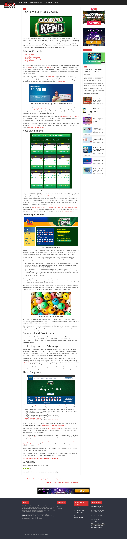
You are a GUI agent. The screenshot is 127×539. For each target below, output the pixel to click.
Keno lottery (50, 67)
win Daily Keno (51, 76)
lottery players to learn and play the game (53, 425)
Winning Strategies (35, 2)
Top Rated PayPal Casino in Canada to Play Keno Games (98, 129)
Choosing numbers (29, 56)
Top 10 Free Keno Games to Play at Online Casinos (97, 100)
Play (56, 2)
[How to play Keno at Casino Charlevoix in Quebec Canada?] (87, 168)
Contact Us (59, 508)
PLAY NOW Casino (78, 517)
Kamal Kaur (35, 14)
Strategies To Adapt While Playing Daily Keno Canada (62, 482)
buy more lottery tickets (29, 362)
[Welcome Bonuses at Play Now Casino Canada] (87, 117)
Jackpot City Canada (78, 508)
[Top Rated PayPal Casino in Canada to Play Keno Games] (87, 127)
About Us (50, 2)
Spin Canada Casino (79, 515)
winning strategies (26, 515)
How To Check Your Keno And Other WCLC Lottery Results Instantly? (98, 150)
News (24, 9)
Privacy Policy (60, 511)
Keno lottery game (46, 195)
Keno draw (29, 67)
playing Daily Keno (54, 419)
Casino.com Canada (78, 512)
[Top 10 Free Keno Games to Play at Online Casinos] (87, 98)
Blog (45, 2)
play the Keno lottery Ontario (36, 127)
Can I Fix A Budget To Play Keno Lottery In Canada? (98, 139)
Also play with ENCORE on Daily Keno (34, 418)
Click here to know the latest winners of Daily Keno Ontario (40, 458)
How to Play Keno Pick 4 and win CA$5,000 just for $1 (98, 110)
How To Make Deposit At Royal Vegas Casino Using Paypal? (41, 479)
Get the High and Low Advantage (33, 59)
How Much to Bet (29, 54)
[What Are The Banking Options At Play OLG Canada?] (87, 158)
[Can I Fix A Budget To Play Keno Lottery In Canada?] (87, 137)
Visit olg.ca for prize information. (32, 437)
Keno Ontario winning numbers (70, 116)
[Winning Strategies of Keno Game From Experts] (94, 53)
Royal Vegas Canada (79, 510)
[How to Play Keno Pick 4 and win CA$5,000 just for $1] (87, 108)
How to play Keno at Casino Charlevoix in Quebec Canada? (98, 170)
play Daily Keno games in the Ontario (46, 108)
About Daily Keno (29, 60)
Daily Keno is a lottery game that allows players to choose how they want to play (45, 405)
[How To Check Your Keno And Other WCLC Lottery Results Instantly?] (87, 147)
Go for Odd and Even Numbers (33, 57)
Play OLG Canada (67, 211)
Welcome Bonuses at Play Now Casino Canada (98, 120)
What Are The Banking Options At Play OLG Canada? (98, 160)
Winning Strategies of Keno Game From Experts (94, 70)
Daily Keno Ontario (39, 110)
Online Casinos (23, 2)
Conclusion (28, 61)
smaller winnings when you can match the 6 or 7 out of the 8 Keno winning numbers (54, 207)
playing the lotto (60, 81)
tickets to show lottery (54, 428)
